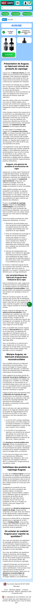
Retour (4, 19)
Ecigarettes (16, 14)
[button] (29, 304)
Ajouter (8, 55)
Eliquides (5, 14)
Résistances (27, 14)
